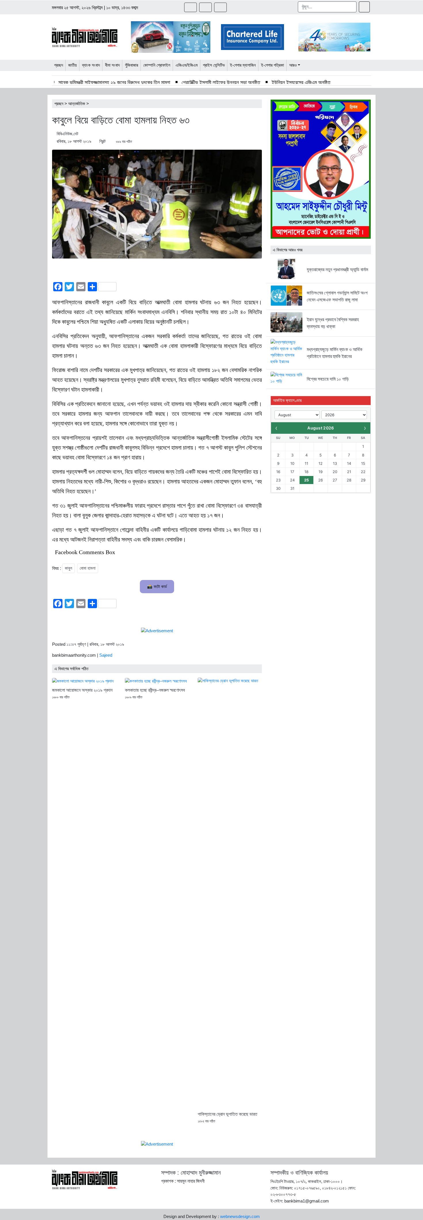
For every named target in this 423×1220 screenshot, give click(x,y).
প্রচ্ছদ (58, 103)
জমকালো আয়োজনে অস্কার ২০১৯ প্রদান (82, 690)
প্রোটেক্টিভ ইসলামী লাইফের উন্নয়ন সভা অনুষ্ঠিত (221, 82)
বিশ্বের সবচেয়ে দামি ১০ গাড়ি (328, 379)
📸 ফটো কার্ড (157, 586)
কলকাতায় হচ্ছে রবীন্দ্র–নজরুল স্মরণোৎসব (155, 690)
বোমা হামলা (88, 568)
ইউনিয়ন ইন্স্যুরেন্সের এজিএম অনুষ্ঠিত (301, 82)
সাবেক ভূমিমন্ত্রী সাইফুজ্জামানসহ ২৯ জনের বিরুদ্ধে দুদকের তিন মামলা (114, 82)
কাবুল (68, 568)
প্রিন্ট (102, 141)
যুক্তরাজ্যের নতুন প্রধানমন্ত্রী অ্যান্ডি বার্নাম (337, 269)
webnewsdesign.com (240, 1216)
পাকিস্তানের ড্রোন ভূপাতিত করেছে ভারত (227, 1114)
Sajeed (105, 655)
